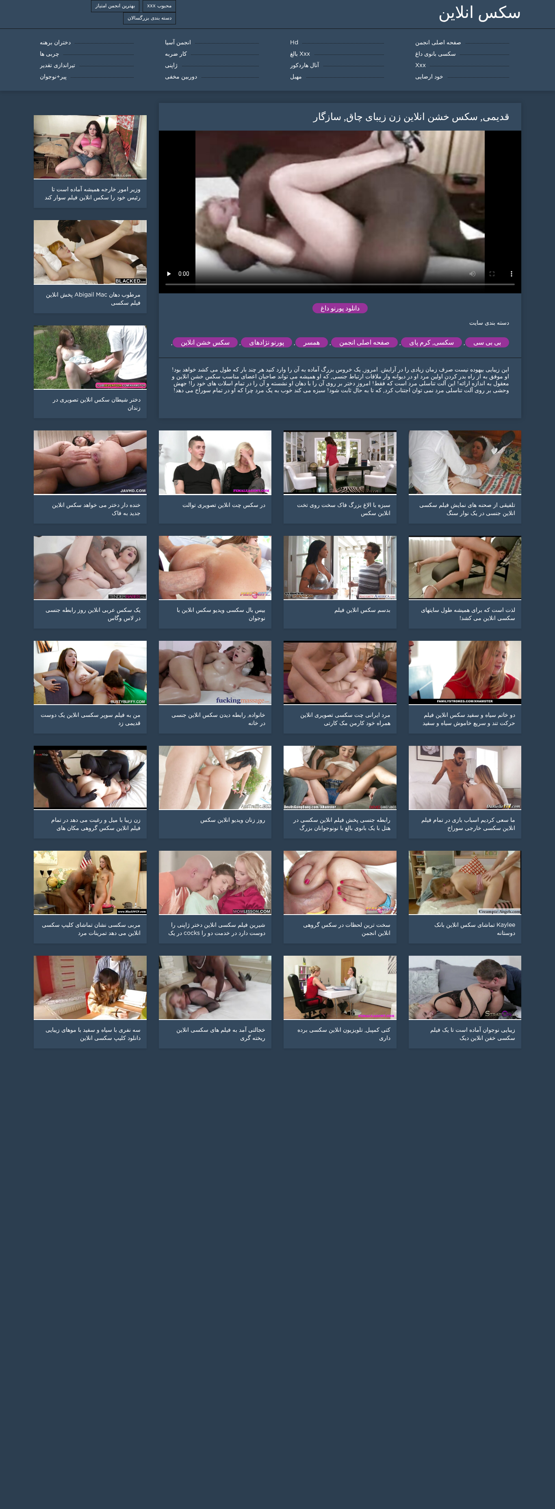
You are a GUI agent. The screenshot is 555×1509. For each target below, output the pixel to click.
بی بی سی (487, 342)
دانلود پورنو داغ (340, 308)
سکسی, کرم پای (431, 342)
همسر (312, 342)
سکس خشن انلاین (205, 342)
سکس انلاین (479, 12)
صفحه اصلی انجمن (364, 342)
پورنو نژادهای (266, 342)
